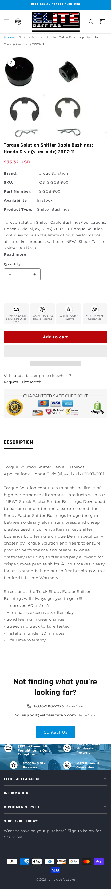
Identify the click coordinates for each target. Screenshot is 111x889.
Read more (15, 254)
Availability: (16, 200)
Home (9, 37)
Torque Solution (52, 173)
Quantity (12, 264)
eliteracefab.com (62, 879)
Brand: (11, 173)
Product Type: (18, 209)
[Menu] (6, 21)
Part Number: (17, 191)
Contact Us (55, 732)
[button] (55, 351)
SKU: (8, 182)
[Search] (91, 21)
